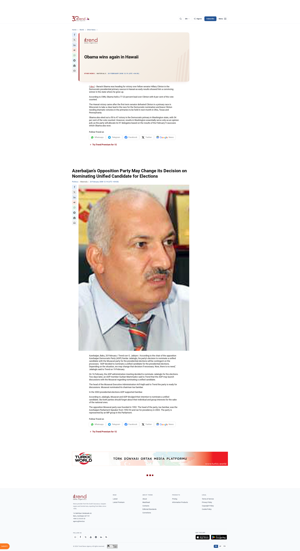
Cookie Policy (207, 509)
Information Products (180, 502)
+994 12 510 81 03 (79, 518)
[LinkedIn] (101, 537)
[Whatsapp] (75, 537)
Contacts (145, 506)
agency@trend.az (79, 521)
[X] (85, 537)
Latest (115, 499)
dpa (92, 86)
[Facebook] (80, 537)
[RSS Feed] (106, 537)
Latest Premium (118, 502)
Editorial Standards (149, 509)
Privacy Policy (207, 502)
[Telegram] (96, 537)
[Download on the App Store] (203, 537)
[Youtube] (91, 537)
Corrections (146, 513)
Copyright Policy (208, 506)
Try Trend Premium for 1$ (104, 144)
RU (225, 546)
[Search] (180, 18)
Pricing (174, 499)
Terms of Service (208, 499)
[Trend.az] (80, 18)
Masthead (146, 502)
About (144, 499)
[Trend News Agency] (79, 497)
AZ (220, 546)
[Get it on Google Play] (219, 537)
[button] (74, 35)
